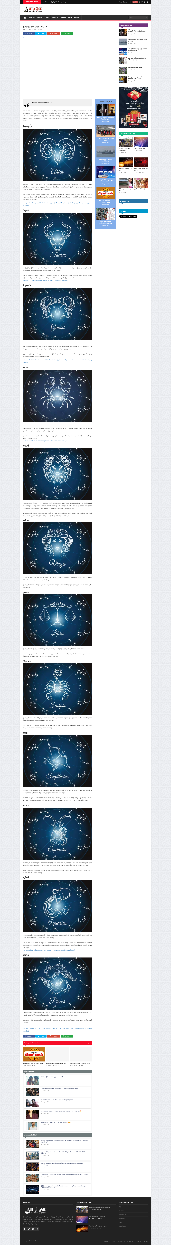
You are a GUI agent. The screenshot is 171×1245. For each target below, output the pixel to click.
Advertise (120, 1241)
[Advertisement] (112, 9)
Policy (139, 1241)
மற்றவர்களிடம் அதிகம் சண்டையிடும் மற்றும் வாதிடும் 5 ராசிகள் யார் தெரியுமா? (45, 280)
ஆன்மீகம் (46, 17)
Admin (26, 30)
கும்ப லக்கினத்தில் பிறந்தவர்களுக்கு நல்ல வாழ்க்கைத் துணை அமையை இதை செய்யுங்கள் (49, 950)
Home (106, 1241)
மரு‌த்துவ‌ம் (63, 17)
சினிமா (70, 17)
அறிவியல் (39, 17)
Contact (146, 1241)
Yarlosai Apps (130, 1241)
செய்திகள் (31, 17)
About (112, 1241)
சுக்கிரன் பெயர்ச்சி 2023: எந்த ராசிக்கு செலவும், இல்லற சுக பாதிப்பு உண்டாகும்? (45, 441)
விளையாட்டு (55, 17)
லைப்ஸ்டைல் (77, 17)
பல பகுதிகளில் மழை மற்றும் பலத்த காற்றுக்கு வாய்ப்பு (56, 2)
